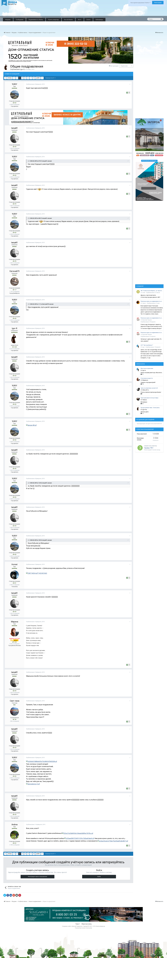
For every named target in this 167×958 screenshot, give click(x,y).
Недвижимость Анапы (36, 19)
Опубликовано (35, 84)
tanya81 (14, 128)
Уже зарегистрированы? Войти (140, 2)
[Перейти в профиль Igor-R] (6, 67)
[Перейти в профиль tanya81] (14, 138)
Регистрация (157, 2)
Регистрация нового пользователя (37, 876)
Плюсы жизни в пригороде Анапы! (151, 392)
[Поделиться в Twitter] (4, 895)
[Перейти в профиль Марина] (14, 632)
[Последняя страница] (42, 78)
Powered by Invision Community (83, 928)
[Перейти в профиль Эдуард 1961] (140, 447)
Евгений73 (14, 271)
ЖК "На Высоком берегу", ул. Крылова (152, 290)
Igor (143, 347)
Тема (77, 924)
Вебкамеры (99, 19)
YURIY (14, 84)
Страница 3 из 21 (50, 78)
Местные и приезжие (147, 368)
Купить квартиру (53, 19)
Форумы (8, 19)
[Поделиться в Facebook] (7, 895)
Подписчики (124, 66)
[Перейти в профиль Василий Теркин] (138, 319)
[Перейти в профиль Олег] (138, 291)
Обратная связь (86, 924)
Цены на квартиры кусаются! (149, 388)
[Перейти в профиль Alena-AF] (138, 389)
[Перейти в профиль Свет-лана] (14, 711)
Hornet (14, 564)
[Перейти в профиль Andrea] (14, 835)
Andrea (14, 824)
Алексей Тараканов (77, 926)
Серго (144, 303)
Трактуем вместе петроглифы (149, 398)
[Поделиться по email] (16, 895)
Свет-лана (14, 701)
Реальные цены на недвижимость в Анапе (152, 301)
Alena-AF (145, 390)
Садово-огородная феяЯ (148, 382)
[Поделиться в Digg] (10, 895)
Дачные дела (144, 411)
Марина (14, 621)
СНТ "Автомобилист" (147, 345)
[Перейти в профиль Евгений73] (14, 281)
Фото (79, 19)
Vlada (144, 399)
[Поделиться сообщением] (129, 84)
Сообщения (19, 19)
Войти (99, 876)
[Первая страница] (5, 78)
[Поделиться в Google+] (13, 895)
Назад (10, 77)
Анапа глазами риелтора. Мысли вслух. (152, 372)
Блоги (88, 19)
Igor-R (22, 69)
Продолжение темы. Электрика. (150, 407)
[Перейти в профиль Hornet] (14, 575)
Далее (38, 77)
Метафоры (144, 402)
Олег (143, 292)
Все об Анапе (68, 19)
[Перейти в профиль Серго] (138, 302)
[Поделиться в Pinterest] (19, 895)
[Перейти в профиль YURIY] (14, 94)
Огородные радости (147, 378)
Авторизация (114, 66)
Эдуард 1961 (148, 448)
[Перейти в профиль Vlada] (138, 399)
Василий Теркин (147, 320)
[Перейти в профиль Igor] (138, 346)
